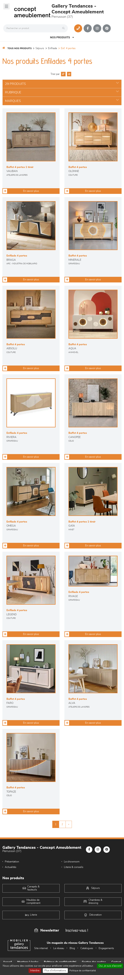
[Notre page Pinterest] (107, 28)
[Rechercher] (64, 28)
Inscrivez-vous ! (76, 930)
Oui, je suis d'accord (110, 966)
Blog (72, 948)
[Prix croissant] (63, 74)
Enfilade (52, 48)
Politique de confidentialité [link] (82, 971)
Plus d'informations (55, 970)
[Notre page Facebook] (88, 28)
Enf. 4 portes (68, 48)
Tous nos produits (19, 48)
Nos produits (60, 37)
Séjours (40, 48)
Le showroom (71, 861)
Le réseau (58, 948)
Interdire (34, 970)
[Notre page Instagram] (97, 28)
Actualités (10, 867)
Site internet (41, 948)
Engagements (106, 948)
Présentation (12, 861)
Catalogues (86, 948)
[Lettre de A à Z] (68, 74)
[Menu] (6, 6)
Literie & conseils (73, 867)
